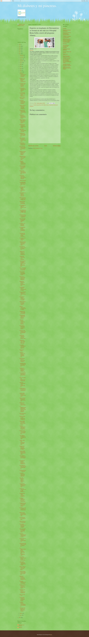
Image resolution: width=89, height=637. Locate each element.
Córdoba (34, 104)
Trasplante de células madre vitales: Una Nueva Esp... (22, 342)
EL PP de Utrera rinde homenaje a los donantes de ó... (23, 432)
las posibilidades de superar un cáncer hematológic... (22, 94)
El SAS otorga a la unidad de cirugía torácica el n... (23, 540)
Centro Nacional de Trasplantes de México (66, 56)
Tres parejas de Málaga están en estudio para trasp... (23, 485)
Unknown (20, 627)
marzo (21, 72)
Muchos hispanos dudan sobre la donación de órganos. (22, 121)
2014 (20, 48)
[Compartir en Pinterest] (54, 103)
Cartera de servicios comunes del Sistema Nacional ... (22, 321)
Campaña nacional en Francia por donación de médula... (23, 504)
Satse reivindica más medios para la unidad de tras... (22, 422)
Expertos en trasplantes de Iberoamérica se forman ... (23, 116)
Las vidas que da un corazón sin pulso (22, 518)
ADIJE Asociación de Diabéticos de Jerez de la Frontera (67, 68)
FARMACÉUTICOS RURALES (66, 49)
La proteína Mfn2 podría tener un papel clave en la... (23, 184)
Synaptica (64, 28)
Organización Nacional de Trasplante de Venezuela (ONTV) (67, 33)
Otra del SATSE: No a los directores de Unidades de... (22, 418)
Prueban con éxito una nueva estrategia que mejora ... (23, 586)
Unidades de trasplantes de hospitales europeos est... (22, 369)
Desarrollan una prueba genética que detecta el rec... (23, 148)
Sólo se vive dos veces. (22, 595)
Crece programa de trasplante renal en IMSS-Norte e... (23, 211)
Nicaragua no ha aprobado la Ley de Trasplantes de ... (23, 332)
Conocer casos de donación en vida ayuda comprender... (22, 107)
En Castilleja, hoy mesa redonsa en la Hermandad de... (23, 467)
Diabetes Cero (65, 54)
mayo (21, 68)
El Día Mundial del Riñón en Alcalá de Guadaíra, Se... (23, 545)
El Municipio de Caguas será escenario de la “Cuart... (22, 126)
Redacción (31, 50)
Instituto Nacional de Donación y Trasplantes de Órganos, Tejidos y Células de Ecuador (67, 40)
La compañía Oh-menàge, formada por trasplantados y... (22, 229)
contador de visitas (21, 25)
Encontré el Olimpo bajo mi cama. (67, 52)
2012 (20, 51)
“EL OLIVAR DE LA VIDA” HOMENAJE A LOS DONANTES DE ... (23, 263)
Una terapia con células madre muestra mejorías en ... (22, 235)
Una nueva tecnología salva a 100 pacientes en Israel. (23, 535)
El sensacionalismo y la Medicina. (23, 471)
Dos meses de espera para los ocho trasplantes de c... (23, 172)
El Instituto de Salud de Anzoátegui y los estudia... (22, 298)
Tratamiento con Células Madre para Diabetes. (22, 312)
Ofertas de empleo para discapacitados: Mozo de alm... (23, 379)
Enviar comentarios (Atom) (37, 148)
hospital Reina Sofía (40, 104)
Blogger (50, 634)
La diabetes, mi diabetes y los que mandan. (67, 37)
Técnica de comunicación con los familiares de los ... (22, 384)
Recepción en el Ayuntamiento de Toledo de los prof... (23, 112)
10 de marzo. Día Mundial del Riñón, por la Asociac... (22, 609)
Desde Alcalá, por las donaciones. (23, 522)
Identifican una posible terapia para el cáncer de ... (22, 135)
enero (21, 615)
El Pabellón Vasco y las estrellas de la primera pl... (23, 215)
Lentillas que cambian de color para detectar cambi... (23, 337)
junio (21, 66)
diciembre (21, 55)
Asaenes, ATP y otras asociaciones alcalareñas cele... (22, 442)
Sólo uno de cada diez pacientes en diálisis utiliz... (22, 220)
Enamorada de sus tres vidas (23, 414)
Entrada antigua (57, 145)
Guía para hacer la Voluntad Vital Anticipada (66, 46)
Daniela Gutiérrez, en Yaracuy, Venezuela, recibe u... (23, 303)
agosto (21, 62)
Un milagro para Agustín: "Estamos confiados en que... (22, 189)
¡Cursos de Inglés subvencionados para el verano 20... (23, 573)
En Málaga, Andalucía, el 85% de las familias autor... (23, 500)
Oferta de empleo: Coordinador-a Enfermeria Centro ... (23, 167)
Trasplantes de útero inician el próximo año (23, 143)
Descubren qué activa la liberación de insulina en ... (22, 360)
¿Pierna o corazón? (23, 180)
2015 (20, 46)
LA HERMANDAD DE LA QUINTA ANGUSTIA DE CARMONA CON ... (23, 552)
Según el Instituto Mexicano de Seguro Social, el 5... (23, 399)
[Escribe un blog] (51, 103)
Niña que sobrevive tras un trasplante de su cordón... (23, 308)
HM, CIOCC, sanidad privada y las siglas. (23, 130)
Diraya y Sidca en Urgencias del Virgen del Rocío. (23, 568)
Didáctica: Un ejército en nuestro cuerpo (22, 403)
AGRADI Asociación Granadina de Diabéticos (67, 65)
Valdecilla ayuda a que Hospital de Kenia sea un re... (23, 365)
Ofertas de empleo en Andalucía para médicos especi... (23, 530)
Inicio (45, 145)
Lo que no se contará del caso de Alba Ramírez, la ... (23, 490)
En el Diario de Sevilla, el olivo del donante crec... (23, 248)
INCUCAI (64, 43)
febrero (21, 613)
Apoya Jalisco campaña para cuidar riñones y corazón (23, 563)
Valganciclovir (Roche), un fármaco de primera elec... (22, 253)
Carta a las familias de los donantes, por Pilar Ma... (23, 268)
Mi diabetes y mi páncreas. (37, 5)
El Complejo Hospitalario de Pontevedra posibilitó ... (23, 525)
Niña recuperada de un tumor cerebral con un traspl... (23, 139)
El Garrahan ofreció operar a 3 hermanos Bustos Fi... (23, 346)
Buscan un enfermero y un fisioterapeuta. (23, 582)
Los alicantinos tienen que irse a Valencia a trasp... (23, 89)
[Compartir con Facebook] (53, 103)
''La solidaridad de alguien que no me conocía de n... (23, 374)
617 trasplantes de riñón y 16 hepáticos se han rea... (23, 207)
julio (21, 64)
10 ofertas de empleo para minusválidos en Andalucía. (23, 177)
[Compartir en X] (52, 103)
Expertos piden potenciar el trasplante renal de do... (23, 395)
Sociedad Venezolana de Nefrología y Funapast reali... (23, 427)
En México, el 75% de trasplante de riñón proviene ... (23, 509)
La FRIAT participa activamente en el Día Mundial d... (23, 604)
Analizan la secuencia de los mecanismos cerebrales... (23, 75)
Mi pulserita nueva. (22, 350)
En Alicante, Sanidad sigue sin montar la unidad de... (22, 102)
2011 (20, 53)
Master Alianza (46, 104)
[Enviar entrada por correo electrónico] (47, 103)
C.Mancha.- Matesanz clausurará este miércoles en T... (23, 162)
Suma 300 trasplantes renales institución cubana (22, 479)
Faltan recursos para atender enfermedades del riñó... (22, 273)
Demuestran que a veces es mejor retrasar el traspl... (23, 158)
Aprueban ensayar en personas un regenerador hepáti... (23, 243)
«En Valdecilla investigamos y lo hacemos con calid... (23, 437)
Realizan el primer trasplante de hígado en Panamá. (23, 153)
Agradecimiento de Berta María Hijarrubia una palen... (22, 452)
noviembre (22, 57)
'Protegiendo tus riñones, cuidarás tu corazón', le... (22, 495)
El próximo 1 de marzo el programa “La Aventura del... (22, 591)
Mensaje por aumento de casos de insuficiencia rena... (22, 283)
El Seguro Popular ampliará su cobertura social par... (23, 293)
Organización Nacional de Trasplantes (67, 30)
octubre (21, 59)
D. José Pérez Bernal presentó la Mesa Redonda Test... (23, 558)
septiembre (22, 60)
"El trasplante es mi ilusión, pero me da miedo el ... (23, 457)
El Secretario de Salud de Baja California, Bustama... (22, 316)
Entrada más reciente (33, 145)
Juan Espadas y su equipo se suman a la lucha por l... (22, 194)
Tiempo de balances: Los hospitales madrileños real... (22, 354)
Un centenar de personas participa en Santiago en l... (22, 462)
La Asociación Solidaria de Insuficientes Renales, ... (22, 599)
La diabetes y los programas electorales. (22, 224)
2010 (20, 617)
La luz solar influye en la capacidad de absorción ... (22, 474)
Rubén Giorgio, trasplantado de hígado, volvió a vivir (23, 514)
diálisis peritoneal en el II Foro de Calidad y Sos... (23, 198)
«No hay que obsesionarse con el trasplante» (22, 258)
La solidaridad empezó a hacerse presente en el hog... (23, 289)
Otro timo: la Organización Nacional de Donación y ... (22, 278)
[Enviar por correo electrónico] (49, 103)
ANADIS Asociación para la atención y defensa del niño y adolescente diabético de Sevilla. (67, 60)
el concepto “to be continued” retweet (23, 239)
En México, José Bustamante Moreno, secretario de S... (23, 80)
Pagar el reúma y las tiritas (22, 98)
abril (21, 70)
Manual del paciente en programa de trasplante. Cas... (23, 578)
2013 (20, 50)
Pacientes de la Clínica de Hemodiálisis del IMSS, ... (22, 448)
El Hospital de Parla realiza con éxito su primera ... (22, 327)
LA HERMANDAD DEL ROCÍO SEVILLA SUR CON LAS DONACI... (23, 409)
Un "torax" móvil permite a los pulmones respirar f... (22, 85)
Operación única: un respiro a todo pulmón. (22, 202)
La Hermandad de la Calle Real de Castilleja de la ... (23, 390)
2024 (20, 44)
